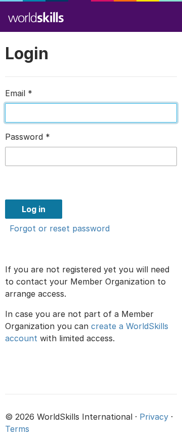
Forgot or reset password (60, 228)
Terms (17, 429)
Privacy (154, 417)
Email (18, 93)
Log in (34, 209)
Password (27, 137)
